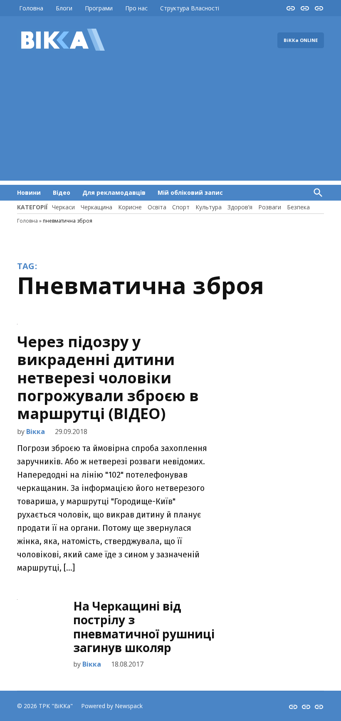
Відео (61, 192)
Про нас (136, 8)
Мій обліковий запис (190, 192)
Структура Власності (189, 8)
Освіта (157, 207)
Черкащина (96, 207)
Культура (208, 207)
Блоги (64, 8)
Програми (99, 8)
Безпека (298, 207)
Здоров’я (239, 207)
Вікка (35, 431)
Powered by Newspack (112, 706)
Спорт (181, 207)
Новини (29, 192)
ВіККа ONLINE (301, 40)
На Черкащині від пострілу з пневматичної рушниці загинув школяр (144, 627)
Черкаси (63, 207)
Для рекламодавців (114, 192)
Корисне (130, 207)
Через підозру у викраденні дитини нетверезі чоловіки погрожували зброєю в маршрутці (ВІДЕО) (108, 377)
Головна (31, 8)
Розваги (269, 207)
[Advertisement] (170, 122)
